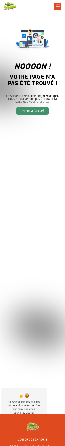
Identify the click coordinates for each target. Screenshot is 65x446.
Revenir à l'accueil (32, 111)
